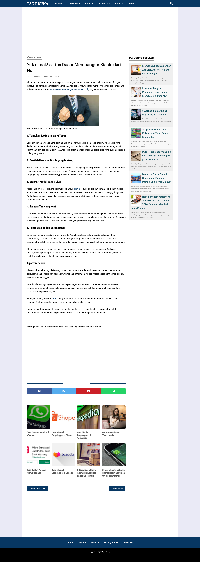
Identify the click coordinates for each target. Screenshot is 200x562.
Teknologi (129, 556)
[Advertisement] (100, 30)
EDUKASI (119, 3)
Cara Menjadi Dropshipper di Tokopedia (84, 435)
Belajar (91, 556)
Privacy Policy (111, 542)
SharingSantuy (60, 556)
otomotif (70, 556)
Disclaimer (128, 542)
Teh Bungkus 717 (118, 556)
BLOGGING (75, 3)
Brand (55, 298)
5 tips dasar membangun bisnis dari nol (68, 89)
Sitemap (95, 542)
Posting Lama (117, 488)
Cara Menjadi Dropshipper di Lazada (62, 471)
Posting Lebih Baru (37, 488)
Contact (82, 542)
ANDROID (89, 3)
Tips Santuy (147, 556)
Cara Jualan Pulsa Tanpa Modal (110, 433)
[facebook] (39, 391)
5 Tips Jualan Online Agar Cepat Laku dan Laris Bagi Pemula (86, 473)
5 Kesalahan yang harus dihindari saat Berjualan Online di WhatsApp (113, 473)
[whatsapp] (113, 391)
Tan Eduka (37, 4)
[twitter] (64, 391)
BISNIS (132, 3)
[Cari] (171, 4)
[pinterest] (88, 391)
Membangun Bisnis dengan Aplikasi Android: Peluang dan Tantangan (156, 70)
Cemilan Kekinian (81, 556)
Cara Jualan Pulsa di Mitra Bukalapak (36, 471)
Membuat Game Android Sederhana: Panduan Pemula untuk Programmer (156, 178)
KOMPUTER (104, 3)
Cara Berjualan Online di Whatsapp (38, 433)
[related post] (38, 417)
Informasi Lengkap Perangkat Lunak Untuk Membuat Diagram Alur (154, 92)
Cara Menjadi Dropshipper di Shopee (62, 433)
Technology (137, 556)
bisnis (77, 189)
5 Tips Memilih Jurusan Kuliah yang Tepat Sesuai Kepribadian (155, 133)
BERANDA (60, 3)
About (70, 542)
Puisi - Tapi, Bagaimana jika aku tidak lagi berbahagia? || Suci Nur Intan (156, 156)
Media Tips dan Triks (102, 556)
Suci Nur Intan (34, 76)
